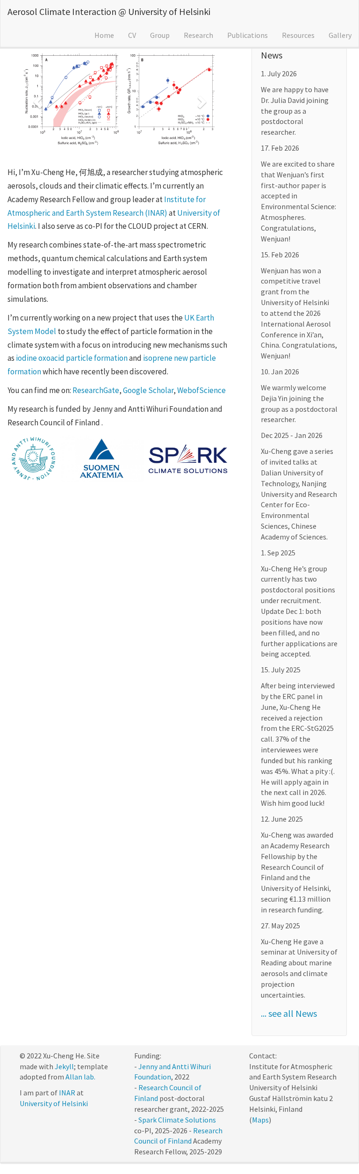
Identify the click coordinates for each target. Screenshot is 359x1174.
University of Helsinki (54, 1103)
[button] (36, 99)
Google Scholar (148, 390)
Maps (260, 1119)
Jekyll (64, 1066)
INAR (67, 1092)
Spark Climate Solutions (177, 1119)
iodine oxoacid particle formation (72, 358)
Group (160, 35)
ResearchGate (95, 390)
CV (132, 35)
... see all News (289, 1013)
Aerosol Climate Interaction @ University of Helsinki (108, 11)
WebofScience (201, 390)
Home (104, 35)
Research (198, 35)
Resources (298, 35)
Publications (247, 35)
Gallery (340, 35)
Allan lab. (80, 1076)
